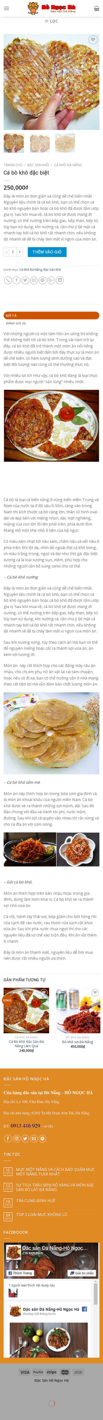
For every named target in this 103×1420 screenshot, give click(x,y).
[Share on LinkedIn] (60, 280)
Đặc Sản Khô (38, 165)
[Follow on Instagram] (17, 1139)
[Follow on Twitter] (25, 1139)
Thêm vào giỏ (47, 252)
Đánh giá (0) (16, 323)
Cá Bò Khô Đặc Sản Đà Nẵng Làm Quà (26, 1044)
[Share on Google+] (51, 280)
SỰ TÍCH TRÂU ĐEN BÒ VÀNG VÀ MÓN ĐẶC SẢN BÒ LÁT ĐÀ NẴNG (55, 1187)
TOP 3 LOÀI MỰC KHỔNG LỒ (41, 1214)
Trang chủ (13, 165)
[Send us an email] (34, 1139)
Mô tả (11, 315)
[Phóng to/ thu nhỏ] (18, 1391)
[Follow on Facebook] (8, 1139)
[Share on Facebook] (17, 280)
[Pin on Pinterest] (42, 280)
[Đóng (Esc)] (4, 1391)
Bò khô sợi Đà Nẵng (77, 1042)
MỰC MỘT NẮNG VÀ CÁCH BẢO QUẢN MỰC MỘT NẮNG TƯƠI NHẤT (55, 1171)
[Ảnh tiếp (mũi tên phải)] (18, 1411)
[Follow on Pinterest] (42, 1139)
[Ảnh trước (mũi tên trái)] (4, 1411)
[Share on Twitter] (25, 280)
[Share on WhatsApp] (8, 280)
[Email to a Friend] (34, 280)
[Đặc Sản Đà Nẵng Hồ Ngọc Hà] (51, 8)
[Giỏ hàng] (96, 8)
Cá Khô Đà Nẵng (68, 165)
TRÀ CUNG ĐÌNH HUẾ (35, 1200)
